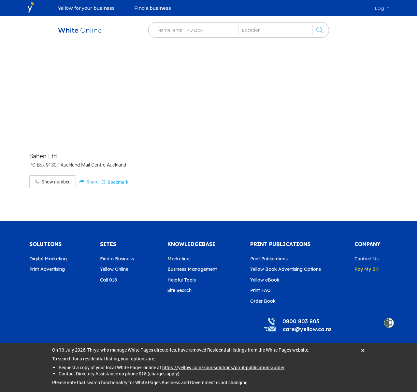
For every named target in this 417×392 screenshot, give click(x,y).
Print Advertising (47, 269)
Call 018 (108, 280)
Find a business (152, 8)
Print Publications (269, 259)
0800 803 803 (300, 321)
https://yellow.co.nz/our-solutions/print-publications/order (223, 367)
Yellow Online (114, 269)
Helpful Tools (181, 280)
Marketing (178, 259)
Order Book (263, 301)
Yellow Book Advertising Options (285, 269)
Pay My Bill (366, 269)
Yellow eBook (265, 280)
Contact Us (366, 259)
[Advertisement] (208, 94)
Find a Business (117, 259)
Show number (55, 182)
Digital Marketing (48, 259)
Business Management (192, 269)
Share (91, 182)
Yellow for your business (86, 8)
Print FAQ (260, 290)
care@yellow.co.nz (307, 329)
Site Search (179, 290)
